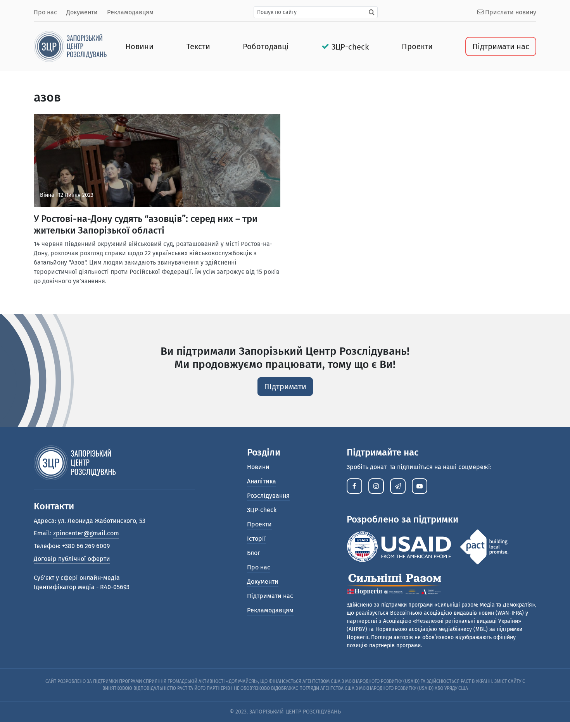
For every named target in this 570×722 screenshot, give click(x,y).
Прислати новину (510, 12)
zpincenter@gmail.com (86, 533)
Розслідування (268, 495)
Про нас (45, 12)
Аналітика (261, 481)
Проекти (417, 46)
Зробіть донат (367, 467)
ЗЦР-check (350, 47)
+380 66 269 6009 (86, 546)
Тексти (198, 46)
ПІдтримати (285, 386)
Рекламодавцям (130, 12)
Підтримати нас (500, 46)
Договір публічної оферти (72, 558)
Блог (253, 553)
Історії (256, 538)
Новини (139, 46)
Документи (82, 12)
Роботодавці (266, 46)
